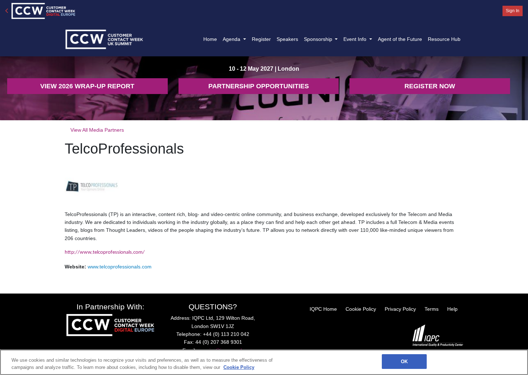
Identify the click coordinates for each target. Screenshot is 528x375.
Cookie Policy (361, 309)
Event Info (355, 39)
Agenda (232, 39)
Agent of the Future (400, 39)
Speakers (287, 39)
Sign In (512, 10)
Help (452, 309)
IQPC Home (323, 309)
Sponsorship (319, 39)
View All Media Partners (97, 130)
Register (261, 39)
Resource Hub (444, 39)
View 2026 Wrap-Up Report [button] (87, 86)
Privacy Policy (400, 309)
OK (404, 361)
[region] (264, 362)
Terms (432, 309)
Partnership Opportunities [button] (258, 86)
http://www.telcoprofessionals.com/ (105, 252)
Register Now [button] (429, 86)
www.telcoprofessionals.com (120, 266)
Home (210, 39)
